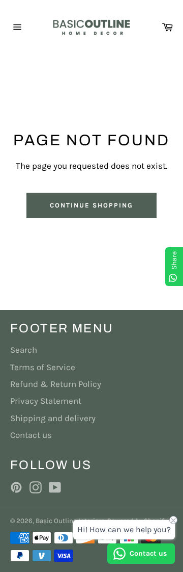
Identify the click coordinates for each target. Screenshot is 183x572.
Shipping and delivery (53, 418)
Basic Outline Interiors (70, 521)
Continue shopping (91, 205)
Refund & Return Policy (55, 384)
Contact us (31, 435)
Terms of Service (42, 367)
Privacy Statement (45, 401)
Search (23, 350)
